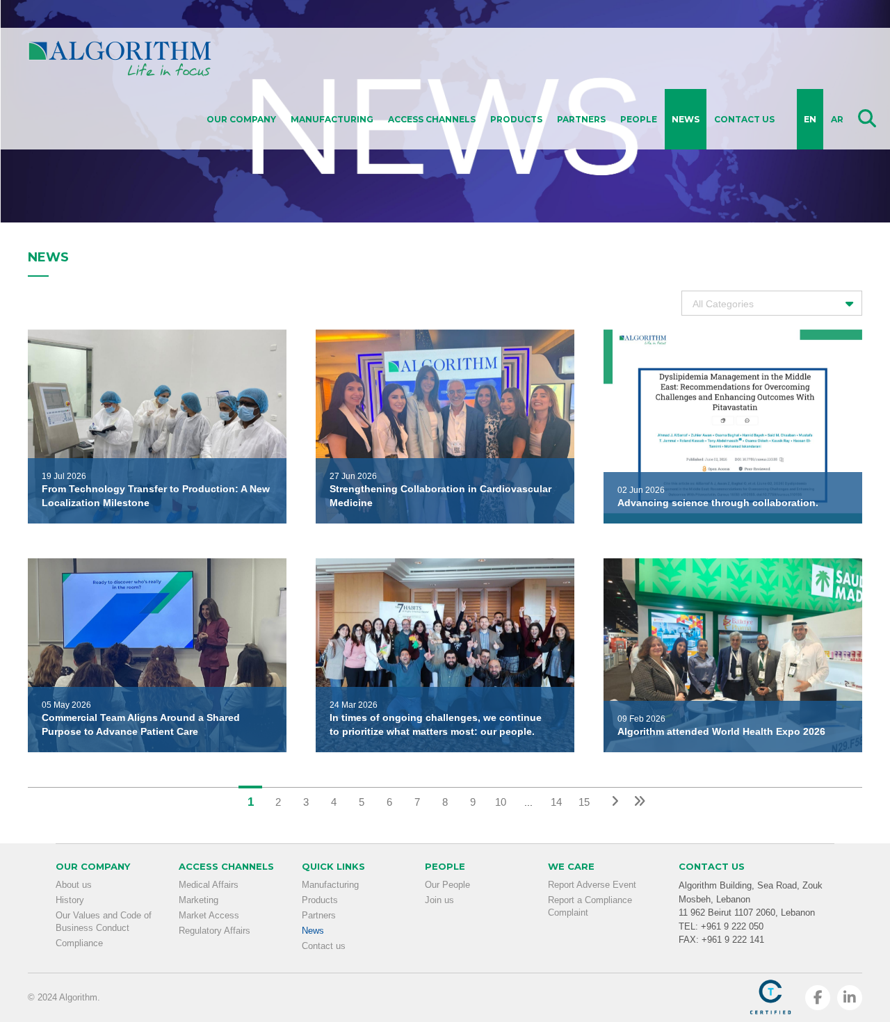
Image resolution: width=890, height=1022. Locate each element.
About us (74, 884)
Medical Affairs (208, 884)
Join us (439, 900)
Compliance (79, 943)
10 (500, 802)
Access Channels (432, 119)
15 (584, 802)
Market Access (209, 915)
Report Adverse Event (592, 884)
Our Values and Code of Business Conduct (104, 921)
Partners (581, 119)
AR (837, 119)
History (70, 900)
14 (556, 802)
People (638, 119)
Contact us (744, 119)
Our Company (241, 119)
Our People (447, 884)
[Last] (640, 800)
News (685, 119)
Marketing (198, 900)
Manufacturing (332, 119)
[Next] (612, 800)
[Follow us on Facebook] (817, 997)
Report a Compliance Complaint (590, 906)
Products (516, 119)
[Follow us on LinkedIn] (849, 997)
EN (810, 119)
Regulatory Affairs (214, 930)
